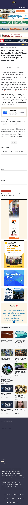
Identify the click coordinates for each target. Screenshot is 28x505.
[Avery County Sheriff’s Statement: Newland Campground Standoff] (21, 389)
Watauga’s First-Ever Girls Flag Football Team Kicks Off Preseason (20, 358)
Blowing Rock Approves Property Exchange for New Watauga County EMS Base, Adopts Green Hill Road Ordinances (7, 379)
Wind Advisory (18, 488)
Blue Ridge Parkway (6, 473)
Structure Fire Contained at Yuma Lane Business (7, 339)
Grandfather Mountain (19, 477)
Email (2, 175)
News (8, 498)
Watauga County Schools (7, 488)
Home (3, 47)
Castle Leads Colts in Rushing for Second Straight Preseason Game (7, 358)
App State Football (6, 471)
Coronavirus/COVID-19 (7, 475)
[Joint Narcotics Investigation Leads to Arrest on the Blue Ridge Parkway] (21, 404)
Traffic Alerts (21, 498)
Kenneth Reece (5, 63)
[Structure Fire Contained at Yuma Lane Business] (7, 334)
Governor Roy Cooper (7, 477)
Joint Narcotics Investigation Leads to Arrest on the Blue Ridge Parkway (20, 411)
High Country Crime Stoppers (8, 480)
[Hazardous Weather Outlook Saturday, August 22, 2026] (7, 388)
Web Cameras (14, 498)
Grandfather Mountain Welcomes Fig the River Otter (20, 372)
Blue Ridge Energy (16, 471)
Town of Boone (12, 486)
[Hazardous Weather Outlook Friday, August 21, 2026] (7, 404)
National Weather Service (7, 482)
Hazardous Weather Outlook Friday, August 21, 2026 (7, 411)
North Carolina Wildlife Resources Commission (11, 484)
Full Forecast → (24, 44)
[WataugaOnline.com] (14, 3)
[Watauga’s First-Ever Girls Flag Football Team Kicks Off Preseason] (21, 352)
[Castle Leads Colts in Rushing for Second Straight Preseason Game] (7, 352)
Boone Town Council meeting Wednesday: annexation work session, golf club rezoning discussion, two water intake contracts (21, 342)
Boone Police (16, 473)
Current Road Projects (11, 47)
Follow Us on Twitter (6, 428)
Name (2, 169)
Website (3, 180)
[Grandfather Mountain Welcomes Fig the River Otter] (21, 366)
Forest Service (18, 475)
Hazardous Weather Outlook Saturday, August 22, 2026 (7, 395)
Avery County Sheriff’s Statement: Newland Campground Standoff (20, 396)
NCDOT (14, 142)
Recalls (4, 486)
